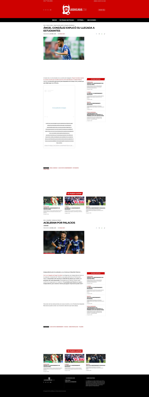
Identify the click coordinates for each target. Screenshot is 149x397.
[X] (47, 10)
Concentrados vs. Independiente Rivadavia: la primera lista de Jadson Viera (95, 114)
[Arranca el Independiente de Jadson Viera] (53, 201)
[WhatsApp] (49, 10)
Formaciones (90, 82)
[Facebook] (43, 10)
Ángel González (53, 167)
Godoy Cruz (46, 169)
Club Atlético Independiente (65, 167)
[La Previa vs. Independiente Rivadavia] (74, 201)
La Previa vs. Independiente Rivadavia (94, 94)
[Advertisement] (96, 45)
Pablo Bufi (62, 33)
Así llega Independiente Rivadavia (95, 208)
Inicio (44, 25)
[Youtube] (50, 10)
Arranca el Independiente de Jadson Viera (95, 84)
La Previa (89, 92)
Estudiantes (76, 167)
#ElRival (89, 102)
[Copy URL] (104, 34)
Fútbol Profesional (91, 112)
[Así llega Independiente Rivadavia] (96, 201)
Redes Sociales (49, 25)
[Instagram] (45, 10)
